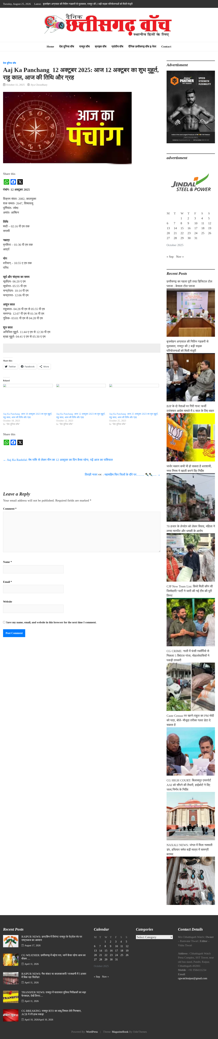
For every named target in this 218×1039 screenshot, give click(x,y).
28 (175, 238)
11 (202, 223)
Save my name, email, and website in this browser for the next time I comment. (51, 622)
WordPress (92, 1031)
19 (209, 228)
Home (50, 46)
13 (168, 228)
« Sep (170, 256)
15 (182, 228)
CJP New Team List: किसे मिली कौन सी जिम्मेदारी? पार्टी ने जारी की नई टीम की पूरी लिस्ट (190, 591)
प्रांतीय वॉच (117, 46)
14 (175, 228)
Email (7, 582)
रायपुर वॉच (84, 46)
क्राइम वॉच (100, 46)
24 (195, 233)
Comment (10, 508)
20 (168, 233)
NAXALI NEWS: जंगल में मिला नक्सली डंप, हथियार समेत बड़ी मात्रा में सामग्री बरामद (189, 849)
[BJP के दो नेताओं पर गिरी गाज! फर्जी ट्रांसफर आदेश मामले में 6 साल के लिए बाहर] (191, 437)
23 (189, 233)
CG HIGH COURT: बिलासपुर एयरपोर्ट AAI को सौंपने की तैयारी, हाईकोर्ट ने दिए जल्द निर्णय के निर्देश (189, 785)
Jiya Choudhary (39, 84)
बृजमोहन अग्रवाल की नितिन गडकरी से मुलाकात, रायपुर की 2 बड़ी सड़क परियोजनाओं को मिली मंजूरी (187, 346)
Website (7, 601)
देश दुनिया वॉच (66, 46)
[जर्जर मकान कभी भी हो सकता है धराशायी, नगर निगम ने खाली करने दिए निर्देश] (191, 497)
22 (182, 233)
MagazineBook (120, 1031)
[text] (81, 263)
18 (202, 228)
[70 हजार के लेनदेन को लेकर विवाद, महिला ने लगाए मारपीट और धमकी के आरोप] (191, 557)
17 (195, 228)
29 (182, 238)
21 (175, 233)
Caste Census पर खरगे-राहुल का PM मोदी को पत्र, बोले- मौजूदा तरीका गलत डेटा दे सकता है (190, 720)
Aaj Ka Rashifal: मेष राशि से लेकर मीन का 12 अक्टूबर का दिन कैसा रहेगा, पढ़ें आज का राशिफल (58, 459)
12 (209, 223)
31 (195, 238)
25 (202, 233)
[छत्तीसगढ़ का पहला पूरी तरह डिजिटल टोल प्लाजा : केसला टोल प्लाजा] (191, 312)
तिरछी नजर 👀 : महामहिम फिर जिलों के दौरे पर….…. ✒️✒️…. (122, 474)
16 (189, 228)
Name (7, 562)
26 (209, 233)
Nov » (180, 256)
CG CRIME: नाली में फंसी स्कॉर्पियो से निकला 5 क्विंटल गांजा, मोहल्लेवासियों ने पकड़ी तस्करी (188, 655)
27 (168, 238)
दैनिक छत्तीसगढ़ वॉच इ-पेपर (142, 46)
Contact (166, 46)
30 (189, 238)
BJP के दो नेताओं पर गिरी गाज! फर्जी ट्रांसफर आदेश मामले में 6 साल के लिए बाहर (79, 3)
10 (195, 223)
